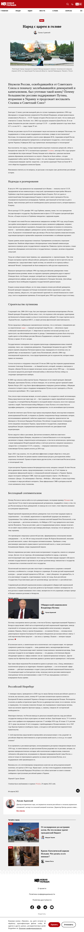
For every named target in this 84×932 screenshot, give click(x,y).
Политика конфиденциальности (42, 894)
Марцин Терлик (50, 837)
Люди (17, 11)
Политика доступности (42, 900)
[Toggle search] (68, 4)
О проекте (42, 888)
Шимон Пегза (49, 861)
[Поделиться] (78, 791)
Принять (54, 925)
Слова (55, 11)
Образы (68, 11)
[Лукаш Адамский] (42, 612)
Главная (4, 11)
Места (42, 11)
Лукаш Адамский (44, 32)
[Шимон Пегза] (42, 861)
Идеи (30, 11)
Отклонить (68, 925)
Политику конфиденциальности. (30, 928)
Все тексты (20, 810)
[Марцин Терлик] (42, 837)
